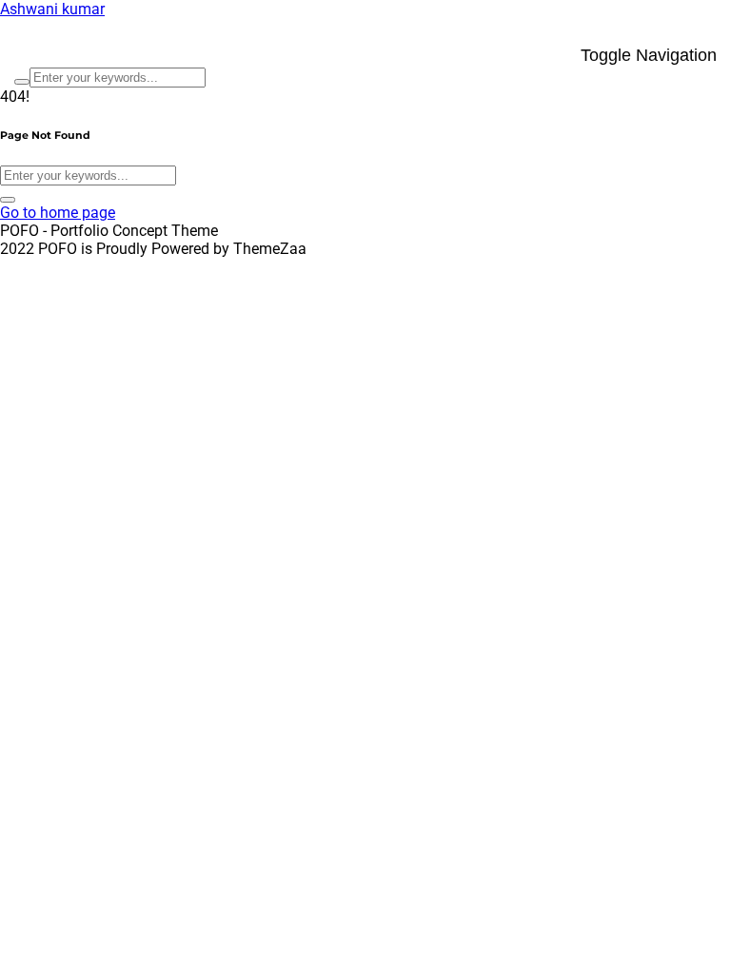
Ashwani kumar (52, 9)
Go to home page (57, 213)
